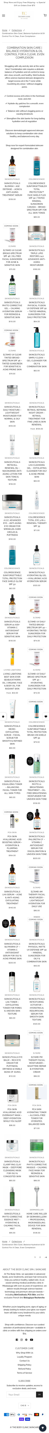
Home (4, 30)
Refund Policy (24, 1369)
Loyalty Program (24, 1357)
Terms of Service (24, 1373)
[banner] (24, 15)
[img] (17, 1339)
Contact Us (25, 1361)
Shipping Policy (24, 1365)
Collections (17, 30)
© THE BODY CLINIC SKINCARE (24, 1427)
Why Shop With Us (24, 1353)
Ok (39, 1395)
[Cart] (45, 16)
